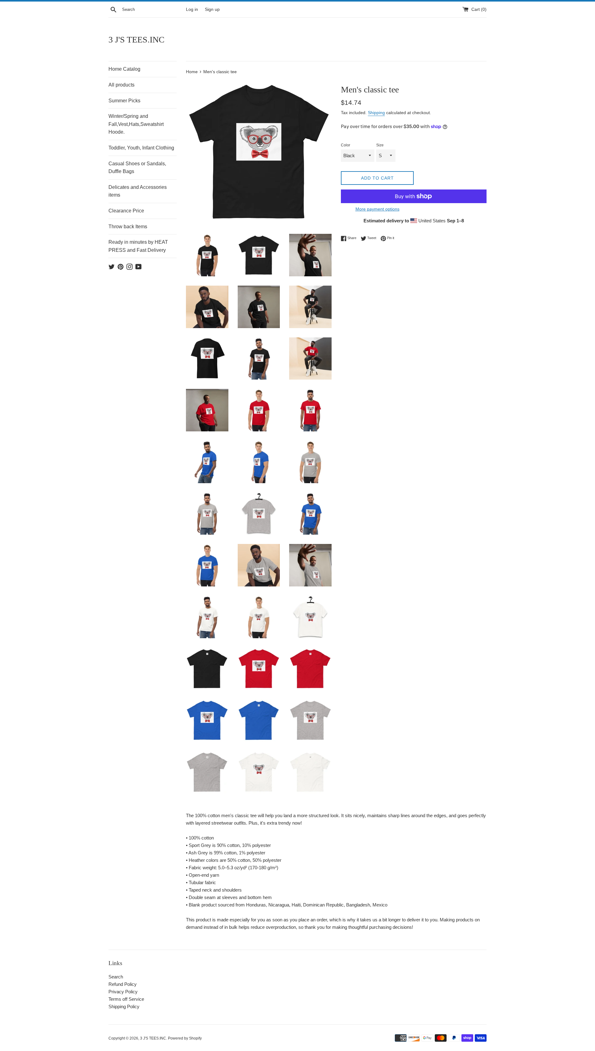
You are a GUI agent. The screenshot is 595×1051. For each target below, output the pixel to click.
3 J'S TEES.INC (136, 39)
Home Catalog (124, 69)
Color (345, 145)
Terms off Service (126, 999)
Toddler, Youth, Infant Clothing (141, 147)
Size (380, 145)
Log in (192, 9)
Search (115, 976)
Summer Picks (124, 100)
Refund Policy (122, 984)
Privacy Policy (123, 991)
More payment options (377, 209)
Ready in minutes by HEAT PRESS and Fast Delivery (138, 246)
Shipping (376, 112)
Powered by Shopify (185, 1038)
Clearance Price (126, 210)
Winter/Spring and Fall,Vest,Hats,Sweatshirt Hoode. (136, 124)
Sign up (212, 9)
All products (121, 84)
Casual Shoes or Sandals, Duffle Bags (137, 167)
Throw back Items (127, 226)
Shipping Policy (123, 1006)
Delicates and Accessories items (137, 191)
